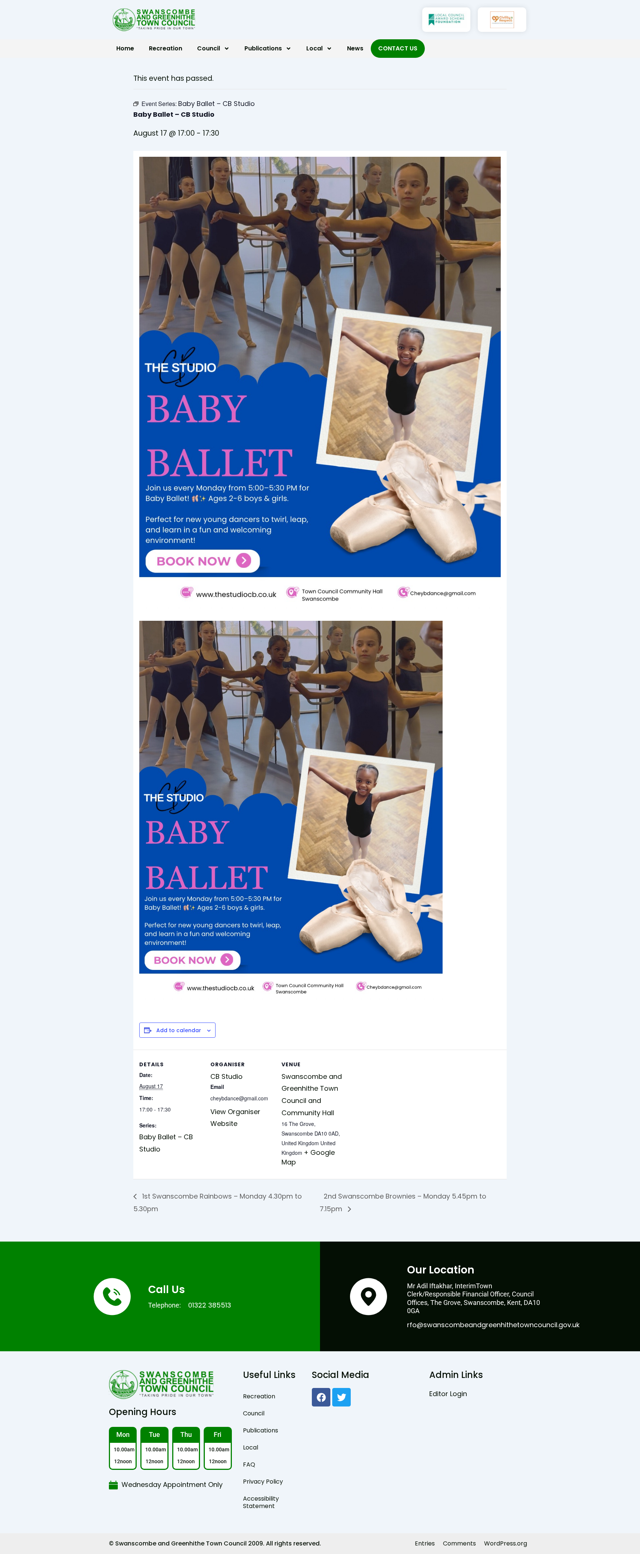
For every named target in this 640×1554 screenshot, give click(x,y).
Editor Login (448, 1393)
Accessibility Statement (261, 1502)
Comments (459, 1543)
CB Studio (226, 1076)
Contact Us (397, 48)
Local (314, 48)
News (355, 48)
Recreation (165, 48)
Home (125, 48)
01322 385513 (209, 1305)
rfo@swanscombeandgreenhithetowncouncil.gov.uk (493, 1324)
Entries (425, 1543)
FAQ (249, 1464)
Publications (263, 48)
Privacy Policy (263, 1481)
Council (208, 48)
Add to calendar (178, 1030)
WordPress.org (505, 1543)
